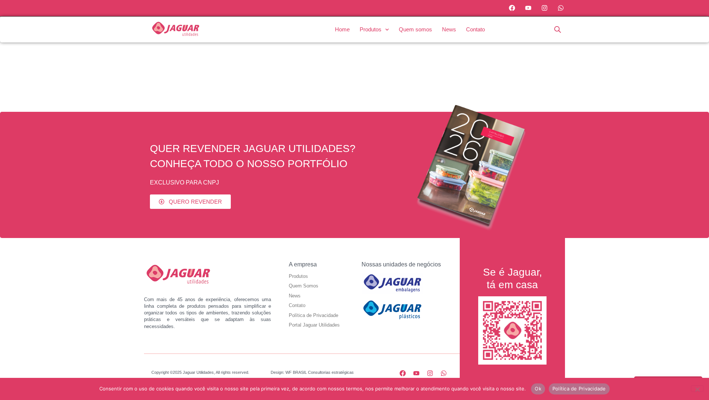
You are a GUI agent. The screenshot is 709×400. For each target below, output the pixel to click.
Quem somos (415, 29)
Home (342, 29)
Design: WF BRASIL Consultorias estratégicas (312, 372)
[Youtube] (528, 8)
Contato (475, 29)
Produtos (370, 29)
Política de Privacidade (579, 389)
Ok (538, 389)
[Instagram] (544, 8)
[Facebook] (512, 8)
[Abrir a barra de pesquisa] (557, 29)
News (449, 29)
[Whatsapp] (560, 8)
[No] (697, 388)
